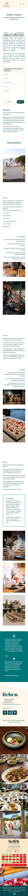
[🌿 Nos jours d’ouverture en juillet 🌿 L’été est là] (14, 853)
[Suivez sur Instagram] (10, 712)
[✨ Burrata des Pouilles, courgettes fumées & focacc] (14, 797)
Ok (14, 893)
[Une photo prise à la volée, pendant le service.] (14, 825)
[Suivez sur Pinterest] (15, 712)
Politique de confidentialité (14, 722)
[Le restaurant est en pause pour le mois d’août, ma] (14, 740)
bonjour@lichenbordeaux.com (14, 704)
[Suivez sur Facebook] (5, 712)
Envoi (20, 102)
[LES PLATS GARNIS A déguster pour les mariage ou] (14, 768)
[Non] (26, 890)
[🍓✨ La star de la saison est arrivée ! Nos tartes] (14, 881)
